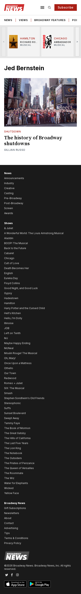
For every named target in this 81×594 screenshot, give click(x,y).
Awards (8, 213)
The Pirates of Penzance (19, 463)
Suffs (7, 408)
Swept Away (11, 418)
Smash (8, 393)
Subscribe (66, 7)
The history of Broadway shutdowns (33, 141)
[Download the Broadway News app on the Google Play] (39, 584)
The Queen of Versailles (19, 468)
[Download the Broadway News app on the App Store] (15, 584)
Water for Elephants (16, 483)
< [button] (4, 41)
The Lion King (12, 448)
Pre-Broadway (13, 198)
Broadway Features (49, 20)
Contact (9, 523)
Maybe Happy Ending (17, 343)
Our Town (10, 373)
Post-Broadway (13, 203)
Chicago (9, 258)
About (7, 518)
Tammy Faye (12, 423)
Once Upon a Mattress (18, 363)
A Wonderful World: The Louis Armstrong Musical (34, 233)
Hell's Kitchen (12, 313)
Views (23, 20)
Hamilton (9, 303)
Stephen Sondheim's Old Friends (24, 398)
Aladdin (8, 238)
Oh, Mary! (10, 358)
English (8, 273)
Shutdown (12, 131)
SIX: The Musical (14, 388)
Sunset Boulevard (15, 413)
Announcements (14, 178)
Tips (7, 533)
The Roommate (13, 473)
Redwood (10, 378)
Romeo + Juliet (13, 383)
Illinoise (9, 323)
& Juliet (8, 228)
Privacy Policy (12, 543)
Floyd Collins (12, 283)
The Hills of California (17, 438)
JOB (6, 328)
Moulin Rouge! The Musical (20, 353)
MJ (6, 338)
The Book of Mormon (17, 428)
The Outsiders (13, 458)
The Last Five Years (16, 443)
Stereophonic (12, 403)
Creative (9, 188)
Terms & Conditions (16, 538)
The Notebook (13, 453)
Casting (9, 193)
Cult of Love (11, 263)
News (8, 20)
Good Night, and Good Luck (21, 288)
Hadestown (11, 298)
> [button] (77, 41)
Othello (8, 368)
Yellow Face (11, 493)
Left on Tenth (12, 333)
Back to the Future (15, 248)
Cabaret (9, 253)
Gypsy (8, 293)
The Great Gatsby (15, 433)
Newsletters (11, 513)
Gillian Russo (14, 149)
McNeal (9, 348)
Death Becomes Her (16, 268)
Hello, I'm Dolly (13, 318)
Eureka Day (11, 278)
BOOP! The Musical (16, 243)
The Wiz (9, 478)
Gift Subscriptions (15, 508)
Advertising (11, 528)
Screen (8, 208)
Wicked (9, 488)
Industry (9, 183)
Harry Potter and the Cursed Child (24, 308)
